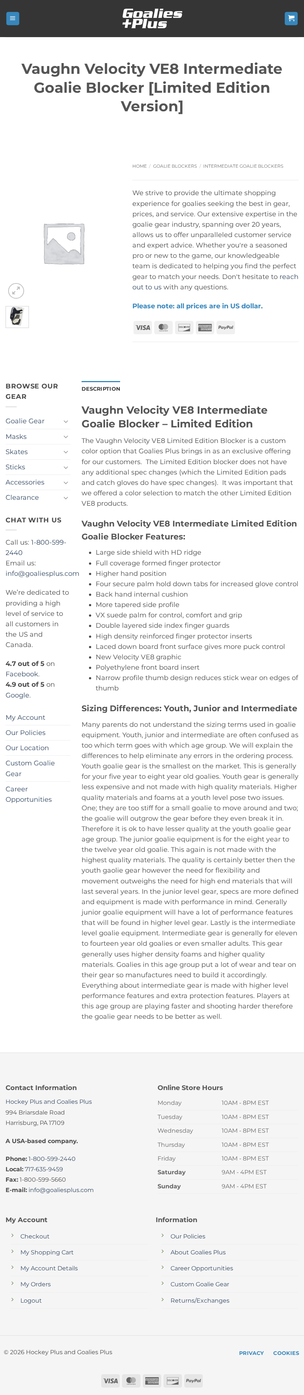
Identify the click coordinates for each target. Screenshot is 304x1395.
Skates (17, 452)
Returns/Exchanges (200, 1300)
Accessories (25, 482)
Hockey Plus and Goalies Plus (49, 1101)
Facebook (22, 674)
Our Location (27, 748)
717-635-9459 (44, 1169)
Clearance (22, 497)
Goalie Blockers (175, 166)
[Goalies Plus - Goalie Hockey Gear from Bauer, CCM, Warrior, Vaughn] (152, 18)
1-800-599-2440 (52, 1158)
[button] (12, 18)
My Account (25, 717)
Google (17, 695)
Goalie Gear (25, 421)
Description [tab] (101, 388)
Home (139, 166)
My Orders (35, 1284)
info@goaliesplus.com (42, 573)
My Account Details (49, 1268)
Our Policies (26, 732)
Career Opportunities (29, 794)
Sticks (15, 467)
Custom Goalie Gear (30, 768)
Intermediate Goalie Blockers (243, 166)
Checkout (35, 1236)
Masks (16, 436)
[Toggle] (66, 421)
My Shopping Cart (47, 1252)
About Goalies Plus (198, 1252)
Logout (31, 1300)
